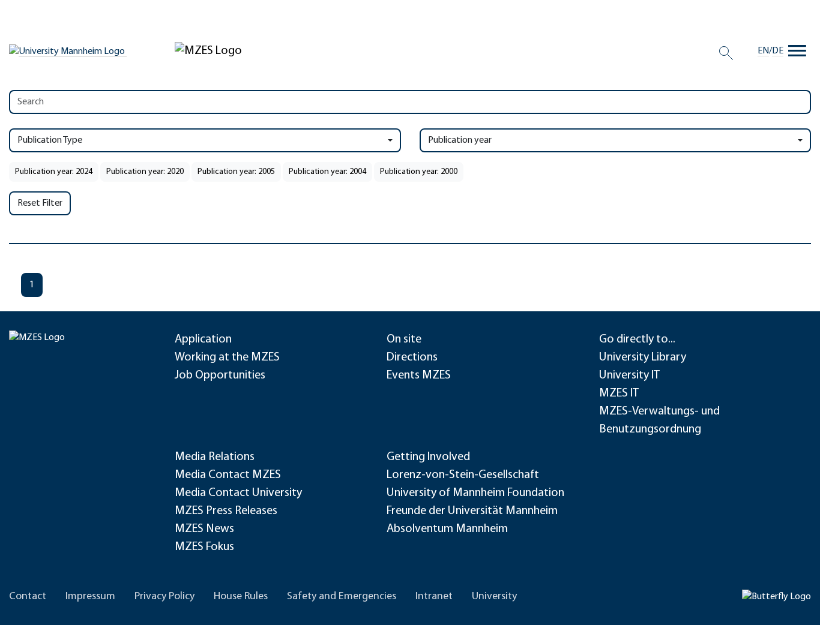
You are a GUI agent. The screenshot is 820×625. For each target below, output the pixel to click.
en (763, 51)
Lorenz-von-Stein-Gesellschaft (463, 475)
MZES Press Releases (226, 511)
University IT (629, 375)
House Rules (241, 596)
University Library (642, 357)
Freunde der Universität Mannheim (472, 511)
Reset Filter (39, 203)
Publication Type (49, 140)
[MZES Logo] (208, 51)
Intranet (434, 596)
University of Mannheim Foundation (475, 493)
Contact (27, 596)
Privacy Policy (164, 596)
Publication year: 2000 (418, 171)
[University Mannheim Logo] (68, 51)
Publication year (460, 140)
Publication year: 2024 (53, 171)
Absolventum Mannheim (447, 529)
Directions (412, 357)
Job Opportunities (220, 375)
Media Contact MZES (228, 475)
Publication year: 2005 (236, 171)
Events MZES (419, 375)
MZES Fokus (204, 547)
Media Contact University (238, 493)
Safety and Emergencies (341, 596)
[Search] (726, 53)
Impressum (90, 596)
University (494, 596)
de (777, 51)
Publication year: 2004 (327, 171)
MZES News (204, 529)
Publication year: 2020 (145, 171)
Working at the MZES (227, 357)
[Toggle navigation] (797, 51)
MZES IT (619, 393)
